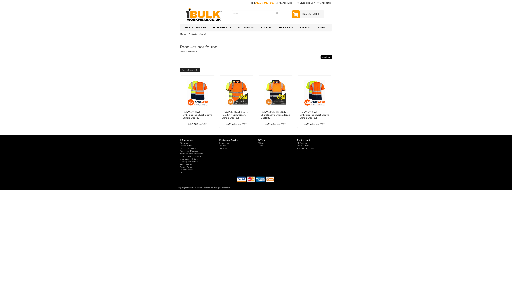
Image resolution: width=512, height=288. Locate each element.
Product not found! (197, 34)
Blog (182, 172)
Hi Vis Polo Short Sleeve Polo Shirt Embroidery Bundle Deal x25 (235, 115)
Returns (222, 146)
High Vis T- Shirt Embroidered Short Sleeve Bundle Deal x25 (314, 115)
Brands (304, 27)
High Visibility (222, 27)
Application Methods (189, 151)
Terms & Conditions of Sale (191, 154)
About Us (184, 143)
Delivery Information (189, 162)
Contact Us (224, 143)
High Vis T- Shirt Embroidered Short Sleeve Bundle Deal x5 (197, 115)
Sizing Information (188, 148)
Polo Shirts (246, 27)
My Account (302, 143)
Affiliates (261, 143)
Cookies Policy (186, 170)
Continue (326, 57)
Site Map (223, 148)
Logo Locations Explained (191, 156)
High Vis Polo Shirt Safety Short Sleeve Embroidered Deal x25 (275, 115)
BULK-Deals (285, 27)
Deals (260, 146)
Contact (322, 27)
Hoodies (265, 27)
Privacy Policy (186, 167)
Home (183, 34)
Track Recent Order (305, 148)
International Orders (188, 159)
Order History (303, 146)
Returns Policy (186, 164)
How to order (186, 146)
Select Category (195, 27)
